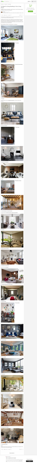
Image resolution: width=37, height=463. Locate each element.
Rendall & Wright (4, 301)
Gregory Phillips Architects (20, 231)
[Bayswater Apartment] (7, 312)
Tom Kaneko (13, 43)
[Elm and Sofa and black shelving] (7, 53)
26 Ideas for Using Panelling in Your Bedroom (11, 24)
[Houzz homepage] (3, 1)
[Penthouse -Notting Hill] (12, 365)
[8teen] (12, 221)
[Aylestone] (12, 90)
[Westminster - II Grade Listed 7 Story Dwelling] (12, 348)
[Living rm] (12, 257)
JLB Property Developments (5, 265)
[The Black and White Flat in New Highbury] (12, 153)
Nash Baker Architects (18, 180)
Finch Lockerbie (21, 341)
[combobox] (8, 1)
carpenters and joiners (11, 100)
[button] (1, 1)
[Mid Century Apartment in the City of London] (7, 72)
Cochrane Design (21, 324)
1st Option (22, 83)
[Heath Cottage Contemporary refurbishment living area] (12, 32)
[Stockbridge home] (12, 383)
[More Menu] (22, 15)
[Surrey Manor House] (12, 292)
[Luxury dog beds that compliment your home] (12, 418)
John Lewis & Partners (4, 125)
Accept (29, 461)
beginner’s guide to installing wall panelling (12, 212)
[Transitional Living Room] (7, 136)
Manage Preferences (29, 459)
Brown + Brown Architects (4, 41)
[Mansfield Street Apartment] (7, 187)
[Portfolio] (12, 202)
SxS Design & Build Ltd (20, 250)
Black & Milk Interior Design (19, 64)
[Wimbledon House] (12, 275)
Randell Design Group (4, 444)
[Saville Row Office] (12, 331)
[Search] (4, 1)
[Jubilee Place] (12, 401)
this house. (7, 267)
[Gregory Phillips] (12, 239)
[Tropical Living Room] (12, 435)
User (13, 127)
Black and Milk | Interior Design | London (10, 64)
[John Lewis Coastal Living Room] (12, 113)
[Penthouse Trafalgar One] (12, 170)
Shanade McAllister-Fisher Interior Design (7, 284)
